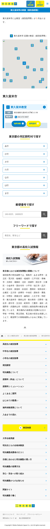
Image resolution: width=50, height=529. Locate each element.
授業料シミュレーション (13, 386)
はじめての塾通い (10, 400)
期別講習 (6, 365)
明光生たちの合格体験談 (13, 445)
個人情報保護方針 (25, 518)
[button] (47, 4)
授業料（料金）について (13, 379)
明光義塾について (10, 372)
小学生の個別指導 (10, 358)
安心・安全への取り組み (13, 474)
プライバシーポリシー (34, 514)
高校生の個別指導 (10, 344)
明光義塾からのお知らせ (13, 481)
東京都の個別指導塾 (30, 336)
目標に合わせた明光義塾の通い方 (17, 459)
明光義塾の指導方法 (11, 466)
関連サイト (7, 489)
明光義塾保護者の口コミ (13, 452)
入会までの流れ (9, 415)
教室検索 (27, 428)
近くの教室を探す (13, 336)
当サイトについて (8, 514)
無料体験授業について (12, 407)
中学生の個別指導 (10, 351)
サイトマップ (21, 514)
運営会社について (9, 518)
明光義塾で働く (9, 495)
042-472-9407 (23, 117)
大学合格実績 (8, 438)
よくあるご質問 (9, 393)
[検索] (44, 214)
